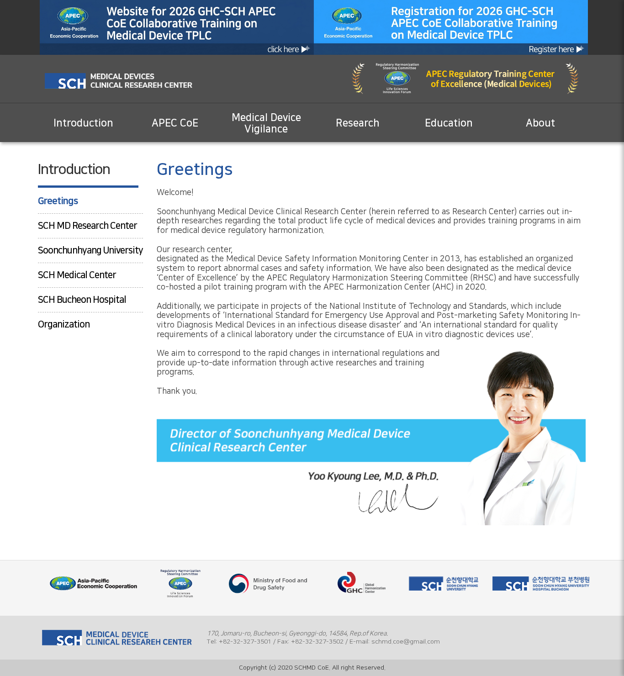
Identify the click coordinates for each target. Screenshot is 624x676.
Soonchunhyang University (90, 250)
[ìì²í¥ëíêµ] (443, 583)
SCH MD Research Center (87, 226)
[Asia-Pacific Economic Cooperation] (93, 583)
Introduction (83, 123)
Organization (64, 324)
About (540, 123)
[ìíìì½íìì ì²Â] (268, 583)
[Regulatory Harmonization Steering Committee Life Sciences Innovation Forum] (181, 583)
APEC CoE (175, 123)
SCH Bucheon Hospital (82, 300)
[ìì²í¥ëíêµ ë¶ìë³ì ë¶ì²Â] (540, 583)
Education (449, 123)
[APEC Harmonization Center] (356, 590)
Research (358, 123)
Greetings (58, 201)
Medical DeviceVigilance (266, 123)
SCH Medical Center (77, 275)
